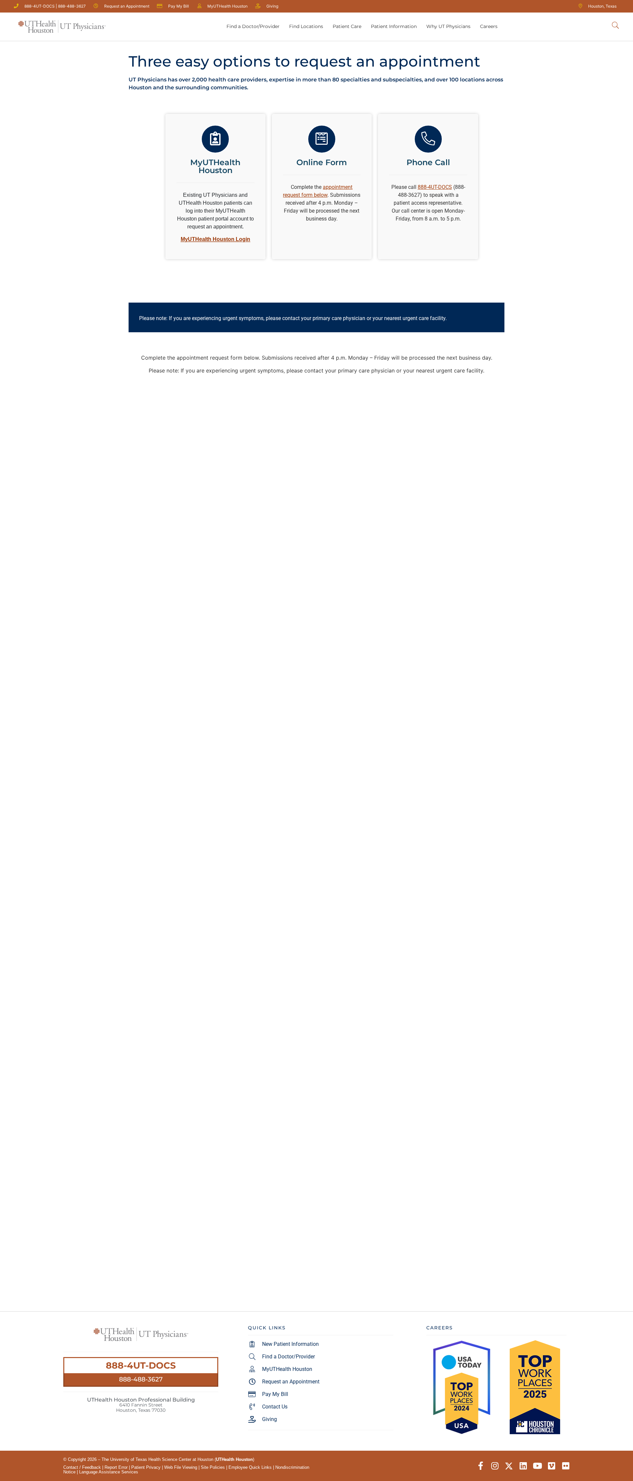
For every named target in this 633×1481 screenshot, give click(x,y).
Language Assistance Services (108, 1471)
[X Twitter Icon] (509, 1466)
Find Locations (306, 26)
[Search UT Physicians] (615, 25)
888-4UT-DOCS (141, 1365)
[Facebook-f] (480, 1466)
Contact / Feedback (82, 1467)
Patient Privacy (146, 1467)
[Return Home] (62, 27)
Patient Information (394, 26)
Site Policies (213, 1467)
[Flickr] (565, 1466)
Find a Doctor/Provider (253, 26)
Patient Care (347, 26)
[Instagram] (495, 1466)
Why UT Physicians (448, 26)
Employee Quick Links (250, 1467)
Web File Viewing (180, 1467)
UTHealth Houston (234, 1459)
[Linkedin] (523, 1466)
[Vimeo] (551, 1466)
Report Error (116, 1467)
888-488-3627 (141, 1379)
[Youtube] (537, 1466)
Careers (488, 26)
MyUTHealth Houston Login (215, 239)
